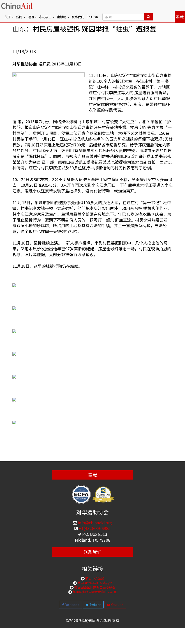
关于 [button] (8, 17)
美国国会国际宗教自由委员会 (94, 587)
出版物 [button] (62, 17)
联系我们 (78, 17)
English (92, 17)
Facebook (71, 604)
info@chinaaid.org (94, 522)
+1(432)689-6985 (94, 528)
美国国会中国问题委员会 (94, 583)
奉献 (180, 17)
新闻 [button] (19, 17)
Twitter (95, 604)
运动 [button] (31, 17)
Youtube (116, 604)
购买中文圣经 (94, 578)
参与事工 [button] (45, 17)
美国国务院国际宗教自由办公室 (94, 592)
